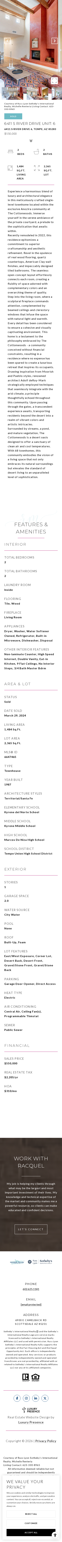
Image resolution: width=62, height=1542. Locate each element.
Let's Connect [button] (31, 1229)
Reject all (31, 1514)
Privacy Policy (45, 1441)
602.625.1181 (31, 1289)
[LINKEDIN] (35, 1398)
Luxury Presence (31, 1422)
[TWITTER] (45, 1398)
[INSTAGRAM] (26, 1398)
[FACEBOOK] (17, 1398)
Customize (31, 1523)
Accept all (31, 1532)
